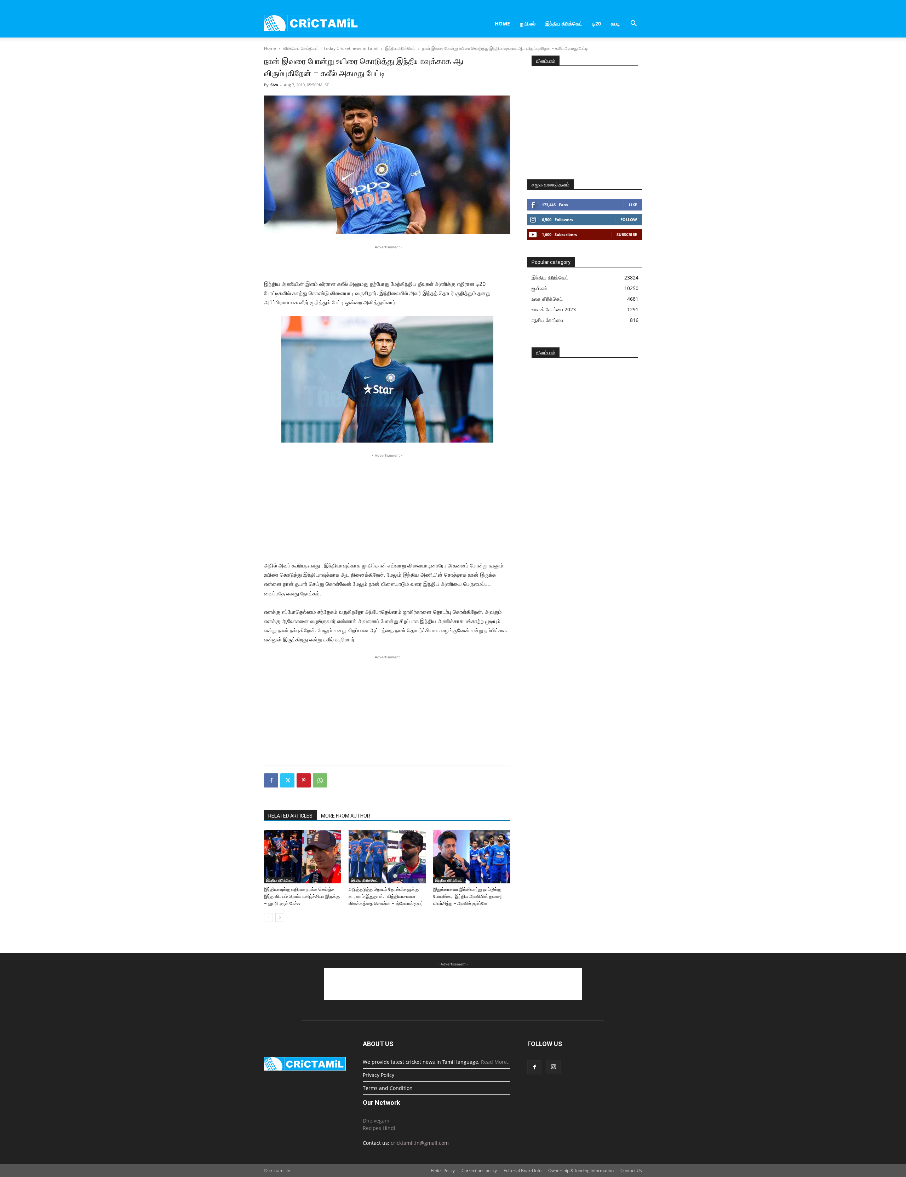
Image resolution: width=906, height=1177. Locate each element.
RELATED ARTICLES (290, 816)
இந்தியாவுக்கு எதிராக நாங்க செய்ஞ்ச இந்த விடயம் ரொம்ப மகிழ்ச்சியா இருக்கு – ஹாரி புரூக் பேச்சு (302, 896)
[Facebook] (271, 780)
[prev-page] (268, 917)
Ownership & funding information (581, 1170)
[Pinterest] (304, 780)
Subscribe (627, 234)
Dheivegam (376, 1120)
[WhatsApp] (320, 780)
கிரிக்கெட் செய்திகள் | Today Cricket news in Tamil (330, 48)
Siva (274, 84)
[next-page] (279, 917)
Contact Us (631, 1170)
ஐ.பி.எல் (527, 23)
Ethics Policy (443, 1170)
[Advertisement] (387, 261)
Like (633, 204)
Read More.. (495, 1061)
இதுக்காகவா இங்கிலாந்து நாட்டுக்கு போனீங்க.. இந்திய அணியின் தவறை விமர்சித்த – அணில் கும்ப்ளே (467, 896)
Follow (628, 219)
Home (502, 23)
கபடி (615, 23)
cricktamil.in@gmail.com (420, 1143)
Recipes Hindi (379, 1128)
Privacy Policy (378, 1075)
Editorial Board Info (522, 1170)
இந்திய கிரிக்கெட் (563, 23)
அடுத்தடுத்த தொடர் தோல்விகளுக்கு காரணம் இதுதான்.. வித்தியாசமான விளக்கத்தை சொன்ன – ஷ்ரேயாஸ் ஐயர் (386, 896)
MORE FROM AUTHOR (345, 816)
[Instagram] (553, 1067)
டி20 (596, 23)
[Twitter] (287, 780)
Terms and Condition (388, 1088)
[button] (633, 24)
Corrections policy (479, 1170)
